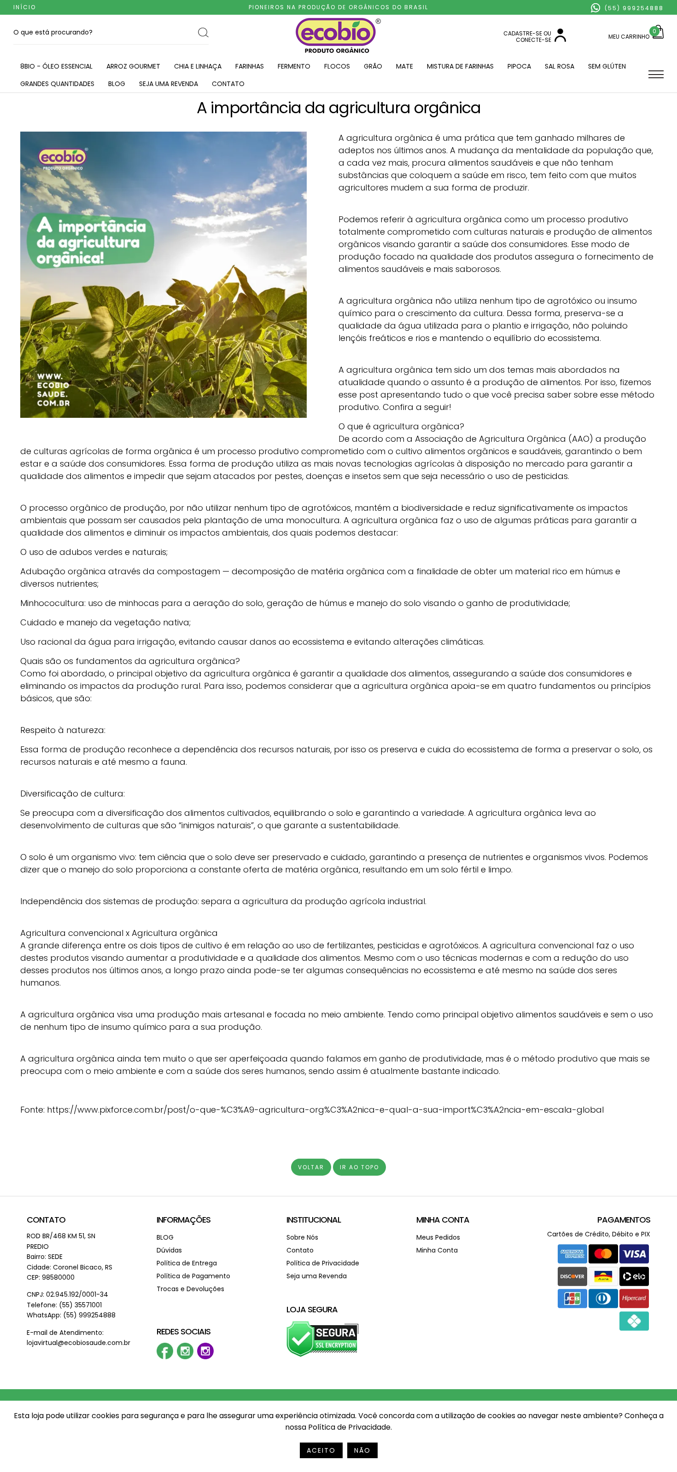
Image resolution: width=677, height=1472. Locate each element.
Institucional (313, 1219)
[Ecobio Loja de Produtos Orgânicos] (338, 54)
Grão (373, 66)
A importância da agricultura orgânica (339, 108)
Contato (228, 83)
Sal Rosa (559, 66)
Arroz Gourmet (133, 66)
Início (24, 7)
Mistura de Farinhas (460, 66)
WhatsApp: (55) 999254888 (71, 1315)
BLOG (116, 83)
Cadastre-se (522, 33)
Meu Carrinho (628, 36)
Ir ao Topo (359, 1167)
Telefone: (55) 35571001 (64, 1305)
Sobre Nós (302, 1237)
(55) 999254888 (633, 8)
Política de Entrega (187, 1263)
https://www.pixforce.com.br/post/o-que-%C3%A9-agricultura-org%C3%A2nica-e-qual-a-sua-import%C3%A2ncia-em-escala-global (325, 1109)
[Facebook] (165, 1357)
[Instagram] (185, 1357)
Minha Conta (442, 1219)
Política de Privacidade (322, 1263)
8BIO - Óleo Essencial (56, 66)
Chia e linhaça (198, 66)
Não (362, 1450)
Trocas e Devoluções (190, 1288)
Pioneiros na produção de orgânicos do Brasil (338, 7)
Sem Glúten (607, 66)
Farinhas (249, 66)
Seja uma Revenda (168, 83)
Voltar (311, 1167)
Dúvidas (169, 1250)
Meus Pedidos (438, 1237)
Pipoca (519, 66)
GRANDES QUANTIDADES (57, 83)
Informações (183, 1219)
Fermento (294, 66)
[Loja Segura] (322, 1355)
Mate (404, 66)
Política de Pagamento (193, 1276)
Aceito (321, 1450)
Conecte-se (533, 40)
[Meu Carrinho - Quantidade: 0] (658, 36)
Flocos (337, 66)
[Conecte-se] (560, 40)
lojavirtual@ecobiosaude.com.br (78, 1342)
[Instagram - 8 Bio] (205, 1357)
